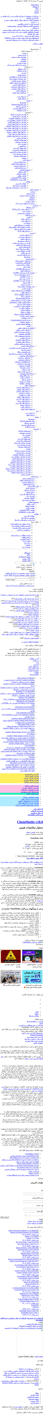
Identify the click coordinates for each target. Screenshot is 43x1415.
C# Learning (30, 747)
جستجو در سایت (26, 565)
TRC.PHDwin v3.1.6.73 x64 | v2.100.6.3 (25, 1160)
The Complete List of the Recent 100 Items (20, 769)
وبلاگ (37, 8)
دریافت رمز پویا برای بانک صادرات (27, 618)
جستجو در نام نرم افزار (24, 567)
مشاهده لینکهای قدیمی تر (30, 642)
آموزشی (36, 664)
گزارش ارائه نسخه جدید (35, 1037)
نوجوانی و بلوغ (34, 612)
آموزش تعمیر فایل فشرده (34, 1041)
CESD (27, 846)
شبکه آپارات (34, 1403)
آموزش (32, 774)
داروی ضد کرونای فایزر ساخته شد (27, 599)
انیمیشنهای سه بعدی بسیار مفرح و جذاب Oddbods (21, 38)
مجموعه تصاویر (33, 670)
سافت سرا (35, 1383)
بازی (37, 662)
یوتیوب (36, 10)
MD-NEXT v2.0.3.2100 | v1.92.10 (23, 765)
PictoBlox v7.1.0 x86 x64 (26, 693)
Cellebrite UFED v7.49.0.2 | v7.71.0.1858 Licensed (17, 759)
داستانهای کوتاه (33, 614)
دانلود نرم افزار (38, 43)
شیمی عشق (34, 630)
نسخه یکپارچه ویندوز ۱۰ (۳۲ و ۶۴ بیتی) (25, 36)
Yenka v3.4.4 (34, 1175)
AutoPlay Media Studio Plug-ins (24, 720)
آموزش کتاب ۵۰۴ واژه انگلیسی (28, 24)
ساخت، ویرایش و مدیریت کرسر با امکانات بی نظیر (21, 1373)
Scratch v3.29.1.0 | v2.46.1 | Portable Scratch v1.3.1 (17, 687)
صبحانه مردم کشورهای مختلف (28, 624)
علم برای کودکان (33, 34)
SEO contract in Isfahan (26, 680)
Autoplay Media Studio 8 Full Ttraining (21, 741)
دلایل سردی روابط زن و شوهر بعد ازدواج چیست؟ (21, 616)
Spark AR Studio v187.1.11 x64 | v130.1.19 (20, 751)
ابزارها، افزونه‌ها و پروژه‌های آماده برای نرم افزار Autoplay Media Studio (19, 728)
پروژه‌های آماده (33, 666)
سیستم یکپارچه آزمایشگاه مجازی (18, 1175)
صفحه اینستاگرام (33, 1397)
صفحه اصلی (34, 5)
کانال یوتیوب (34, 1401)
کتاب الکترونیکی (33, 668)
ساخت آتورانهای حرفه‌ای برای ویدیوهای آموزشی (22, 40)
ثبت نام (8, 585)
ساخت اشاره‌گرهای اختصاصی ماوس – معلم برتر (22, 1371)
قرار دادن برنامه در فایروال (33, 1039)
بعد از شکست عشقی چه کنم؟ (28, 608)
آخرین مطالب (34, 659)
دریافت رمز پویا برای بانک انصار (28, 620)
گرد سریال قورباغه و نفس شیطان (27, 606)
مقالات (36, 672)
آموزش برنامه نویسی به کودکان (24, 689)
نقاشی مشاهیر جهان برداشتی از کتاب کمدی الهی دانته (20, 634)
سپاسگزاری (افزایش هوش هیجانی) (26, 610)
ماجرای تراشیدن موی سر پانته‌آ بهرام (26, 622)
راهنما (37, 1014)
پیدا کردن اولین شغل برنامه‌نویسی (12, 1381)
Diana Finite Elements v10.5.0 (28, 1165)
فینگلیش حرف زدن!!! (31, 628)
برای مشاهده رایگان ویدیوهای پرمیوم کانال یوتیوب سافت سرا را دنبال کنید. (22, 861)
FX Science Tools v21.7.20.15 (28, 1169)
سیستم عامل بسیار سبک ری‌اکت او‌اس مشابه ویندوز (21, 30)
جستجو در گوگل (26, 569)
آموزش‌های (29, 792)
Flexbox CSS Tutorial (27, 699)
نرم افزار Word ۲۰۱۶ (26, 1369)
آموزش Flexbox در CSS (11, 699)
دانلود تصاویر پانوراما (31, 638)
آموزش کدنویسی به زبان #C (16, 747)
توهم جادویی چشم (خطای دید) (28, 626)
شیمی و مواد (30, 832)
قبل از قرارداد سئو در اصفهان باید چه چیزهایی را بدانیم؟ (20, 595)
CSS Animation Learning (26, 715)
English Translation (36, 1035)
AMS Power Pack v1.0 (27, 726)
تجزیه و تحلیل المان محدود (9, 1165)
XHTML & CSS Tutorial (26, 703)
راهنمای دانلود (38, 1043)
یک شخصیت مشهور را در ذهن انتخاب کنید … (23, 632)
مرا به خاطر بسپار (26, 583)
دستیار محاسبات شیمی (18, 1156)
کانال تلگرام (35, 1395)
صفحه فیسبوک (33, 1399)
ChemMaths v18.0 (30, 822)
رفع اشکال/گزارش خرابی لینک (32, 1033)
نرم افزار (36, 660)
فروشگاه (36, 6)
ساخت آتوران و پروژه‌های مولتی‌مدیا (14, 738)
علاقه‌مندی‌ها (34, 674)
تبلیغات (36, 12)
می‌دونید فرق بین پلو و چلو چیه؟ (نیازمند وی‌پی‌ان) (21, 601)
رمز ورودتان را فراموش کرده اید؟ (23, 585)
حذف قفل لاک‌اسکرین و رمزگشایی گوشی (20, 761)
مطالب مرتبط (34, 1016)
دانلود (37, 1012)
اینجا (27, 1150)
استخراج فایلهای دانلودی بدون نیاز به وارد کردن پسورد (20, 32)
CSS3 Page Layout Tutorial (25, 709)
